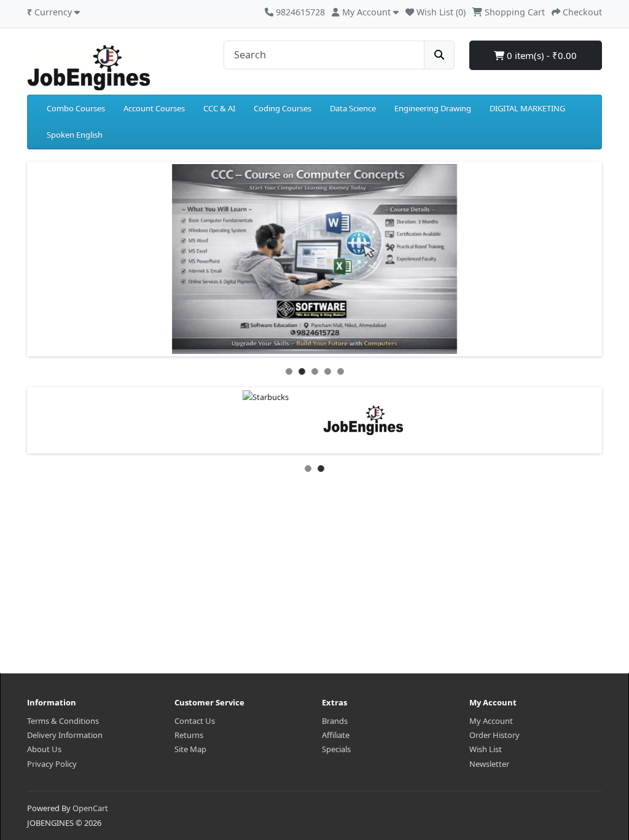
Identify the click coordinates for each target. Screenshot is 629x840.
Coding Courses (282, 108)
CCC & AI (219, 108)
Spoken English (75, 134)
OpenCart (90, 808)
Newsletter (489, 763)
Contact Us (194, 720)
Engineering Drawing (432, 108)
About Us (44, 749)
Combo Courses (76, 108)
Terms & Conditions (63, 720)
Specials (336, 749)
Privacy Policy (52, 763)
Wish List (485, 749)
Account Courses (154, 108)
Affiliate (336, 734)
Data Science (353, 108)
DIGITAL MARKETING (527, 108)
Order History (494, 734)
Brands (335, 720)
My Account (491, 720)
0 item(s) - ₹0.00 (540, 55)
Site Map (190, 749)
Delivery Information (65, 734)
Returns (188, 734)
